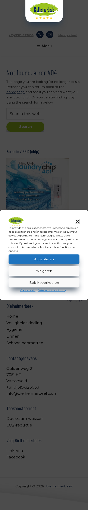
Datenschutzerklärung (52, 290)
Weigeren (44, 271)
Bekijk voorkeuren (44, 283)
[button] (77, 221)
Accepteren (44, 259)
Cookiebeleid (27, 290)
